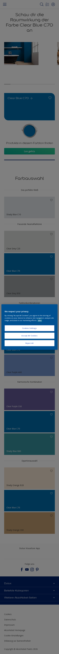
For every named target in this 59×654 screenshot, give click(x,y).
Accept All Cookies (29, 336)
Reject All (29, 343)
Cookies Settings (29, 328)
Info (40, 320)
